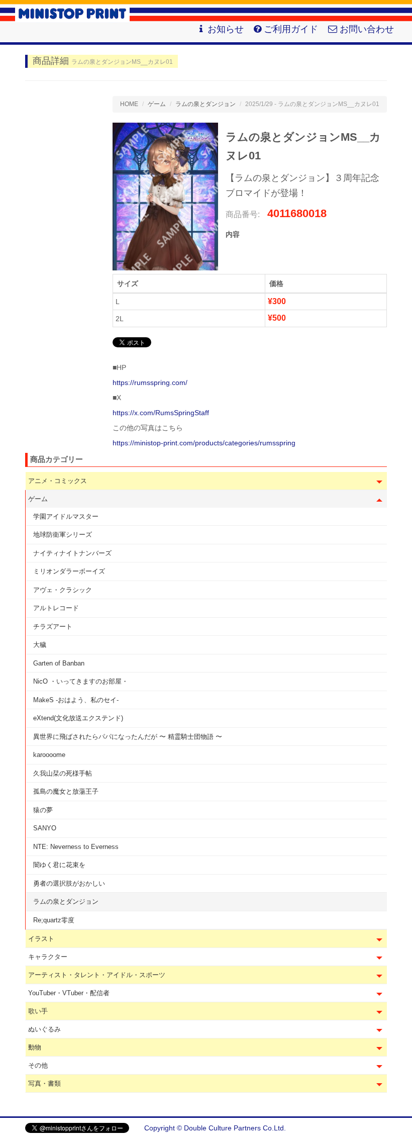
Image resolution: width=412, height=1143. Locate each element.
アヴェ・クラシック (62, 590)
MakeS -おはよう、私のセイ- (76, 700)
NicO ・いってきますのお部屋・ (80, 681)
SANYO (44, 828)
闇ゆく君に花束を (59, 865)
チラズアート (52, 626)
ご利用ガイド (291, 29)
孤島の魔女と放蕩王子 (65, 791)
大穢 (39, 644)
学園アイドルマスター (65, 516)
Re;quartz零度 (53, 920)
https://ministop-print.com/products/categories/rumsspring (204, 443)
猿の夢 (43, 810)
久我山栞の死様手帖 (62, 773)
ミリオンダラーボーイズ (69, 571)
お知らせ (226, 29)
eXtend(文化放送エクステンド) (78, 718)
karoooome (49, 754)
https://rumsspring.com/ (150, 382)
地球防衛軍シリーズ (62, 534)
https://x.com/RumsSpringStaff (161, 413)
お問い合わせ (367, 29)
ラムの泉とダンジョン (65, 901)
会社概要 (373, 1128)
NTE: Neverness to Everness (76, 846)
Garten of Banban (58, 663)
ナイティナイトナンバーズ (72, 553)
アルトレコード (56, 608)
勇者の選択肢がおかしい (69, 883)
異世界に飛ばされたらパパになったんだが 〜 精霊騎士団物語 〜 (127, 736)
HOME (129, 104)
